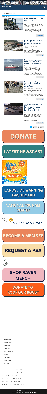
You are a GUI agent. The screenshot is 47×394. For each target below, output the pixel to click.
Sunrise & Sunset (7, 357)
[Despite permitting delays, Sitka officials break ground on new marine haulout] (13, 87)
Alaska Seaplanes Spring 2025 (8, 372)
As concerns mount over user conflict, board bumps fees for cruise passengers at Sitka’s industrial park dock (33, 107)
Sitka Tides (6, 354)
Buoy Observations (7, 339)
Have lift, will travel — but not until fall (33, 19)
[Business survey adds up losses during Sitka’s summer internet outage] (13, 65)
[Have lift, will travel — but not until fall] (13, 24)
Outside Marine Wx (7, 348)
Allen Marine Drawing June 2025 (8, 378)
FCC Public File (14, 392)
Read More (40, 35)
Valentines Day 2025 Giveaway (8, 369)
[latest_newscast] (23, 157)
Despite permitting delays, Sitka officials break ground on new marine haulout (32, 84)
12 (41, 127)
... (38, 127)
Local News (40, 22)
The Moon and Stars (7, 360)
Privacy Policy (20, 392)
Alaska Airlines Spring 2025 (7, 375)
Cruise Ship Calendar (8, 342)
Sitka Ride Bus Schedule (8, 351)
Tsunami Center (6, 363)
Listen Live (6, 6)
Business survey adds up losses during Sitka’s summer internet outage (33, 61)
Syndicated (26, 22)
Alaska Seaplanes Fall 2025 (7, 381)
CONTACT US (26, 392)
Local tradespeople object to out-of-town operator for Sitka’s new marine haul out (33, 42)
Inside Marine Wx (7, 345)
